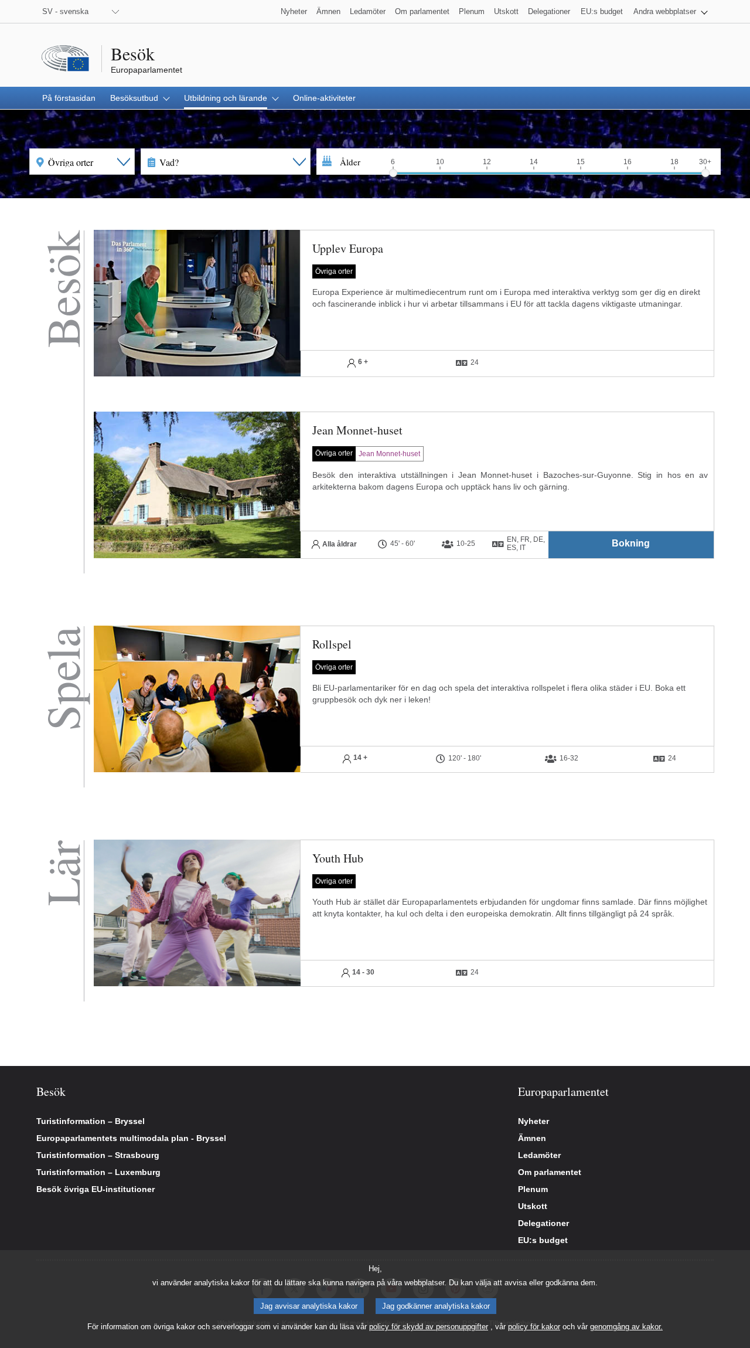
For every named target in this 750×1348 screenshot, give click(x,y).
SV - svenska (65, 11)
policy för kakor (534, 1326)
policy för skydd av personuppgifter (428, 1326)
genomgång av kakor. (626, 1326)
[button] (671, 11)
